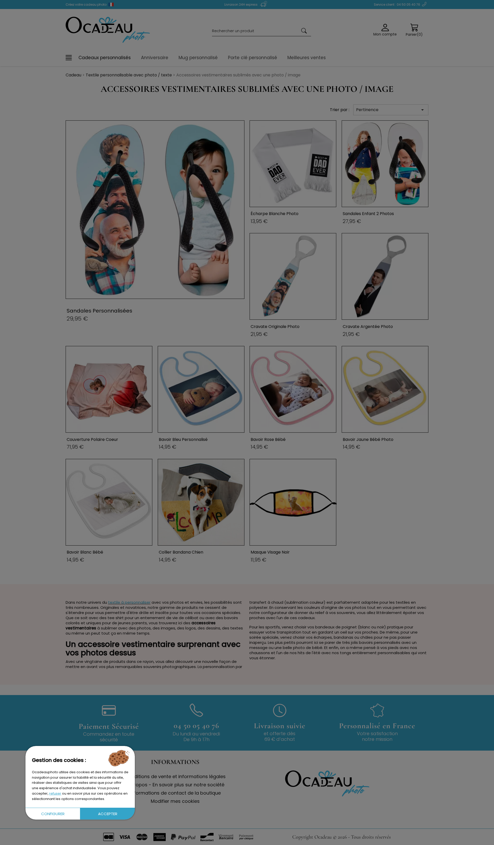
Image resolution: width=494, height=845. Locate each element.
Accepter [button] (107, 813)
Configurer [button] (52, 813)
